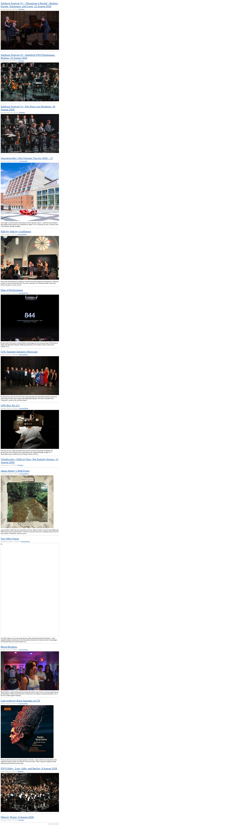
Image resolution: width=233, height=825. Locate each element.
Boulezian (21, 9)
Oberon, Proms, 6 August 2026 (17, 817)
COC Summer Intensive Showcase (19, 351)
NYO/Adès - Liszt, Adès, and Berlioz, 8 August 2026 (29, 768)
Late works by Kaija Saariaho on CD (20, 700)
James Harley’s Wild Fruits (15, 470)
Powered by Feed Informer (53, 823)
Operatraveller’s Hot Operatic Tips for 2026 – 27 (27, 158)
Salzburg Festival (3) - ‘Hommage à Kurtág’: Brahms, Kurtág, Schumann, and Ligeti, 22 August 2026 (29, 5)
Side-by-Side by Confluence (16, 231)
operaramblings (22, 234)
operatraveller (23, 161)
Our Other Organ (10, 538)
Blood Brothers (9, 646)
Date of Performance (12, 290)
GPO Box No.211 (10, 405)
